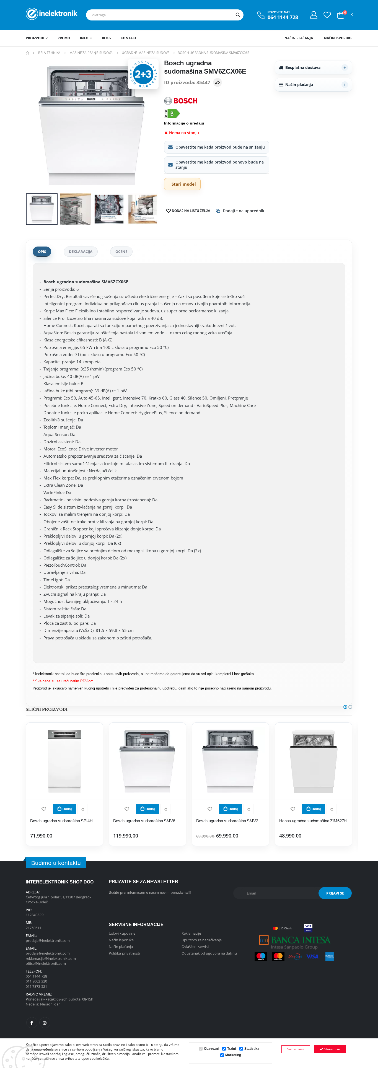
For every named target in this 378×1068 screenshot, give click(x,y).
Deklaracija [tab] (80, 251)
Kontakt (128, 38)
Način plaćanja (298, 38)
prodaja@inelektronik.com (48, 940)
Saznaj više (295, 1049)
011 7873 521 (36, 986)
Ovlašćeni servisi (195, 946)
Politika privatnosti (124, 953)
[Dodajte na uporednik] (82, 809)
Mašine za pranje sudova (91, 52)
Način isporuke (338, 38)
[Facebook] (31, 1022)
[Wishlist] (327, 14)
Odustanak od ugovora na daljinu (209, 953)
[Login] (313, 14)
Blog (106, 38)
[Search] (238, 14)
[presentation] (34, 125)
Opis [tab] (42, 251)
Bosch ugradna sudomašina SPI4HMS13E (64, 820)
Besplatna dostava (302, 67)
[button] (340, 15)
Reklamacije (191, 933)
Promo (64, 38)
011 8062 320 (36, 981)
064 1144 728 (283, 17)
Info (84, 38)
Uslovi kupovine (122, 933)
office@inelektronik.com (46, 963)
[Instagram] (44, 1022)
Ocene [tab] (121, 251)
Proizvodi (35, 38)
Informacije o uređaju (184, 123)
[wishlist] (44, 808)
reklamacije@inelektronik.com (51, 958)
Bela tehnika (49, 52)
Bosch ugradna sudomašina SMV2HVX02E (230, 820)
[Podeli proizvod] (217, 82)
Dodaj (67, 809)
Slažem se (331, 1049)
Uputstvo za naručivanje (202, 939)
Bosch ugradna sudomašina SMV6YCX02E (147, 820)
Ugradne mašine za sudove (145, 52)
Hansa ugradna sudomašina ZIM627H (313, 820)
